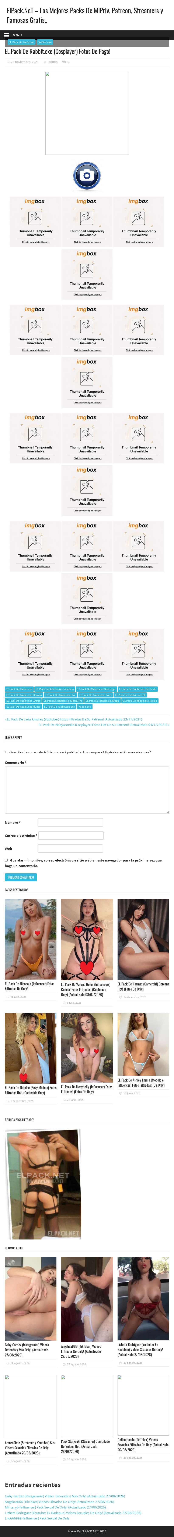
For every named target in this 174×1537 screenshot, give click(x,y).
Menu (17, 35)
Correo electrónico (21, 835)
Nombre (13, 822)
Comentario (16, 762)
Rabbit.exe (45, 42)
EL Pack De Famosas (21, 42)
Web (8, 849)
